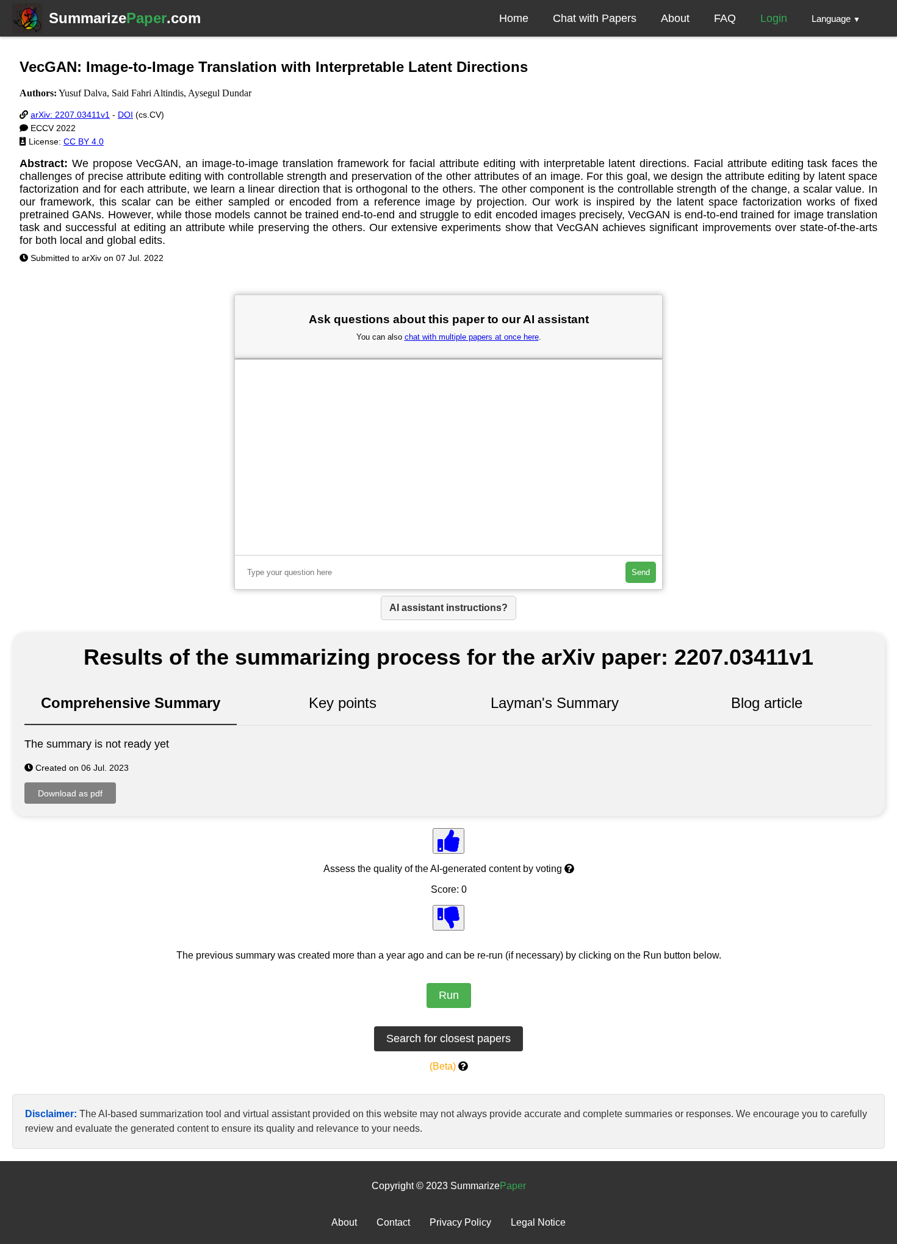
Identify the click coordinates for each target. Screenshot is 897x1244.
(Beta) (443, 1066)
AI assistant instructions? (448, 607)
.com (125, 18)
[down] (448, 918)
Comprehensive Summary (130, 703)
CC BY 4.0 (83, 141)
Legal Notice (538, 1222)
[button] (836, 18)
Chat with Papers (594, 18)
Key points (342, 703)
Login (773, 18)
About (675, 18)
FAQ (725, 18)
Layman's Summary (555, 703)
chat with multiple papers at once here (472, 336)
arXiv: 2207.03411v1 (70, 115)
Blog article (766, 703)
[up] (448, 841)
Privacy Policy (460, 1222)
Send (641, 572)
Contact (393, 1222)
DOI (125, 115)
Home (513, 18)
